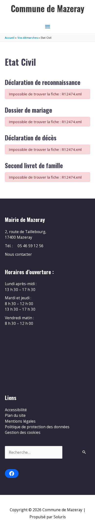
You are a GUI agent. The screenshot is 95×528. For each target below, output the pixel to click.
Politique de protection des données (37, 426)
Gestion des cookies (22, 432)
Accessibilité (16, 409)
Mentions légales (20, 421)
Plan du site (15, 415)
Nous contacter (18, 254)
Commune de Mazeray (47, 8)
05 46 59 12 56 (30, 245)
